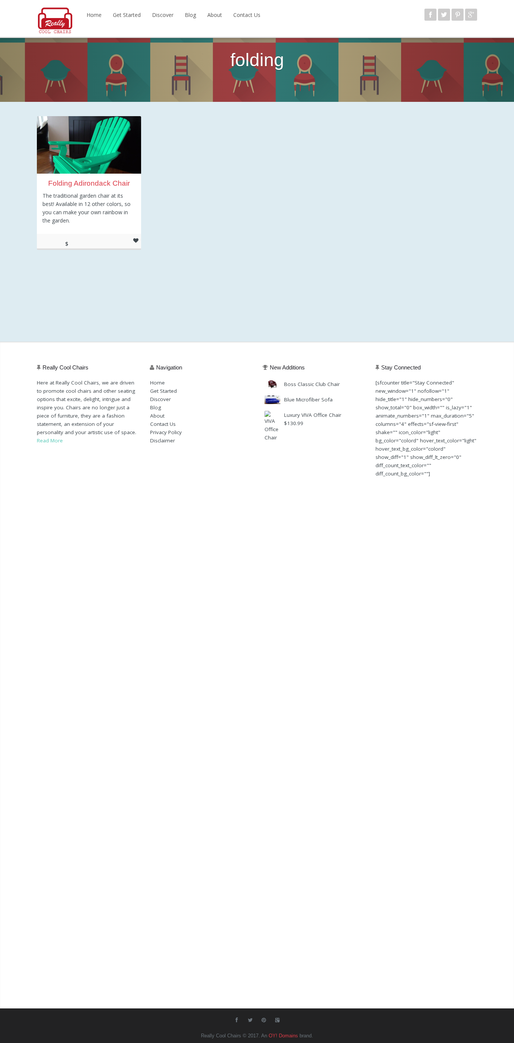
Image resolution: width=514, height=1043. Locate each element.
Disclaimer (162, 440)
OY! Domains (283, 1035)
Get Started (127, 14)
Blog (190, 14)
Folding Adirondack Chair (89, 183)
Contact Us (246, 14)
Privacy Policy (166, 432)
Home (94, 14)
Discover (162, 14)
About (214, 14)
